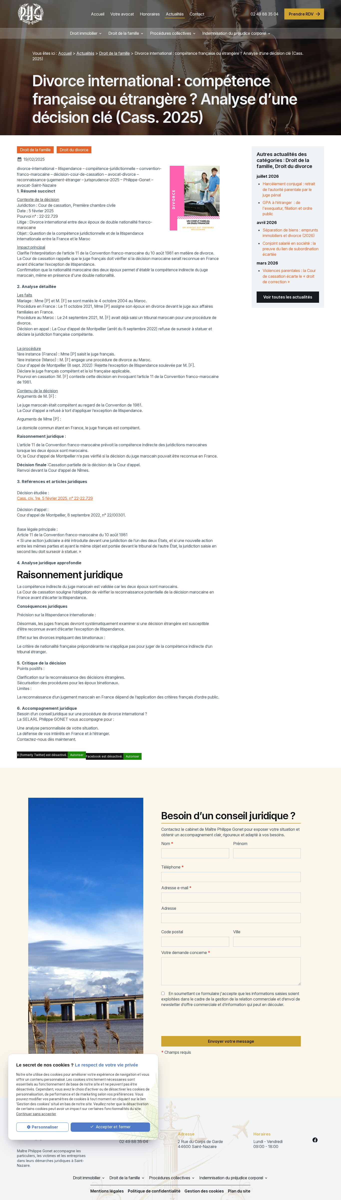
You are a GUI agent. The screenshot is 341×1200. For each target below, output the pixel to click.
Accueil (97, 14)
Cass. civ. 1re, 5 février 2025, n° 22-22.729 (55, 498)
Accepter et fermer (113, 1126)
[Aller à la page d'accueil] (30, 14)
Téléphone (172, 867)
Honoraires (150, 14)
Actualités (175, 14)
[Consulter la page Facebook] (315, 1140)
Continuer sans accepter (36, 1114)
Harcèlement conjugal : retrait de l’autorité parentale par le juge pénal (289, 189)
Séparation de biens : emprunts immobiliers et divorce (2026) (290, 233)
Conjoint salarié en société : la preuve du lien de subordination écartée (291, 249)
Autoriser (76, 755)
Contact (197, 14)
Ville (236, 931)
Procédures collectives (170, 33)
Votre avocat (122, 14)
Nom (167, 843)
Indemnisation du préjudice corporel (234, 33)
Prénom (240, 843)
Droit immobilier (83, 33)
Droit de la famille (123, 33)
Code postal (172, 931)
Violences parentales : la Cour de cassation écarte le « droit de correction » (289, 276)
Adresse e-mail (176, 887)
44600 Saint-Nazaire (201, 1144)
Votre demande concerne (185, 952)
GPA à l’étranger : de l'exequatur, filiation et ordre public (287, 208)
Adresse (168, 908)
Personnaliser (45, 1127)
